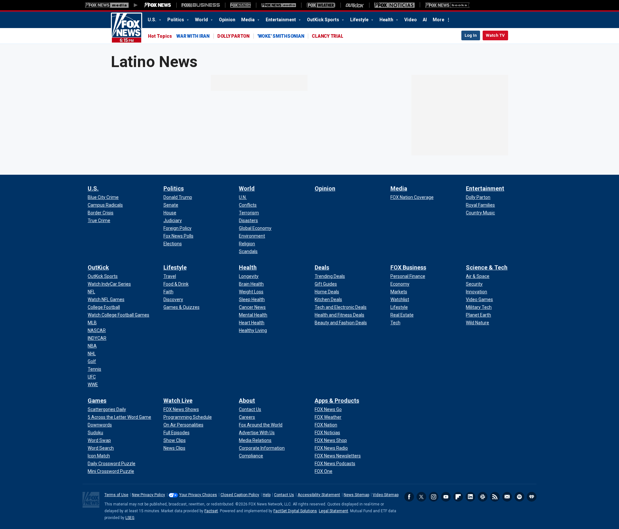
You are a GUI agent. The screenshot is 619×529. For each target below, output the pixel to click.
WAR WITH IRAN (193, 36)
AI (425, 19)
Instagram (433, 497)
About (247, 400)
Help (266, 495)
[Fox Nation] (240, 5)
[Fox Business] (201, 5)
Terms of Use (116, 495)
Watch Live (177, 400)
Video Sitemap (385, 495)
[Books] (447, 5)
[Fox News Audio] (278, 5)
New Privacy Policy (148, 495)
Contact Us (284, 495)
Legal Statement (333, 511)
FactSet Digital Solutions (295, 511)
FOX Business (408, 267)
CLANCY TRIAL (327, 36)
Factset (211, 511)
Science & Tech (486, 267)
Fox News (126, 28)
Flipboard (458, 497)
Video (410, 19)
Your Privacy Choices (198, 495)
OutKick (98, 267)
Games (97, 400)
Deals (322, 267)
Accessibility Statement (319, 495)
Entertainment (281, 19)
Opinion (227, 19)
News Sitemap (356, 495)
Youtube (446, 497)
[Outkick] (355, 5)
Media (248, 19)
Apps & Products (337, 400)
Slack (482, 497)
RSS (495, 497)
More (438, 19)
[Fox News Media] (157, 5)
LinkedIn (470, 497)
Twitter (421, 497)
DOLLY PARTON (233, 36)
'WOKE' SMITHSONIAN (280, 36)
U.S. (152, 19)
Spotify (519, 497)
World (202, 19)
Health (386, 19)
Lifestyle (359, 19)
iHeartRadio (531, 497)
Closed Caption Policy (240, 495)
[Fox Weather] (320, 5)
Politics (176, 19)
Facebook (409, 497)
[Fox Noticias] (394, 5)
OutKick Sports (323, 19)
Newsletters (507, 497)
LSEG (129, 517)
